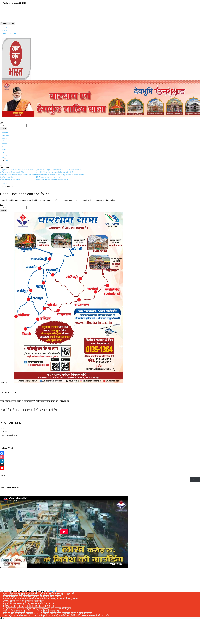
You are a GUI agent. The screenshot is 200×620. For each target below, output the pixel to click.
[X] (100, 464)
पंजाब (4, 147)
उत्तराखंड (5, 133)
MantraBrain (52, 591)
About (4, 28)
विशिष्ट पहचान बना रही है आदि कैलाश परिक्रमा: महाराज (28, 605)
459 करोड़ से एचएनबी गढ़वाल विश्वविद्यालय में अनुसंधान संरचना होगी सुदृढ (37, 608)
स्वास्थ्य (4, 155)
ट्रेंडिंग (4, 141)
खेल (3, 152)
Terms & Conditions (9, 33)
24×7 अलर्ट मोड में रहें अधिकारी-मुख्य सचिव (23, 601)
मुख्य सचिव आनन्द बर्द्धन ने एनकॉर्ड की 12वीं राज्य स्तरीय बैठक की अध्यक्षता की (34, 401)
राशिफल (7, 160)
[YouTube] (100, 468)
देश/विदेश (5, 138)
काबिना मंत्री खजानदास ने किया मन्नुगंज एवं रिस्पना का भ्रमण (31, 610)
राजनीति (4, 144)
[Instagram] (100, 457)
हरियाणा (4, 149)
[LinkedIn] (100, 461)
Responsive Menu (7, 23)
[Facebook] (100, 453)
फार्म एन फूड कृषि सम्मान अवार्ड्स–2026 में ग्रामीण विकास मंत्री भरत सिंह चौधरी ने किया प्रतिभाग (47, 613)
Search (2, 123)
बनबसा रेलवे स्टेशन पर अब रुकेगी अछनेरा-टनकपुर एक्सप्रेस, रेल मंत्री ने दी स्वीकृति (41, 598)
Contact (5, 30)
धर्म (3, 158)
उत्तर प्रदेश (5, 135)
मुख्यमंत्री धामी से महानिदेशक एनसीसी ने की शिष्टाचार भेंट (29, 603)
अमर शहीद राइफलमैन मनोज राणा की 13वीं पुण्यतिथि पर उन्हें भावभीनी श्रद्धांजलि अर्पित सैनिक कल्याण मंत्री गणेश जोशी (56, 615)
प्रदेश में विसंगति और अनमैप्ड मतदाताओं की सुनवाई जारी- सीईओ (28, 409)
